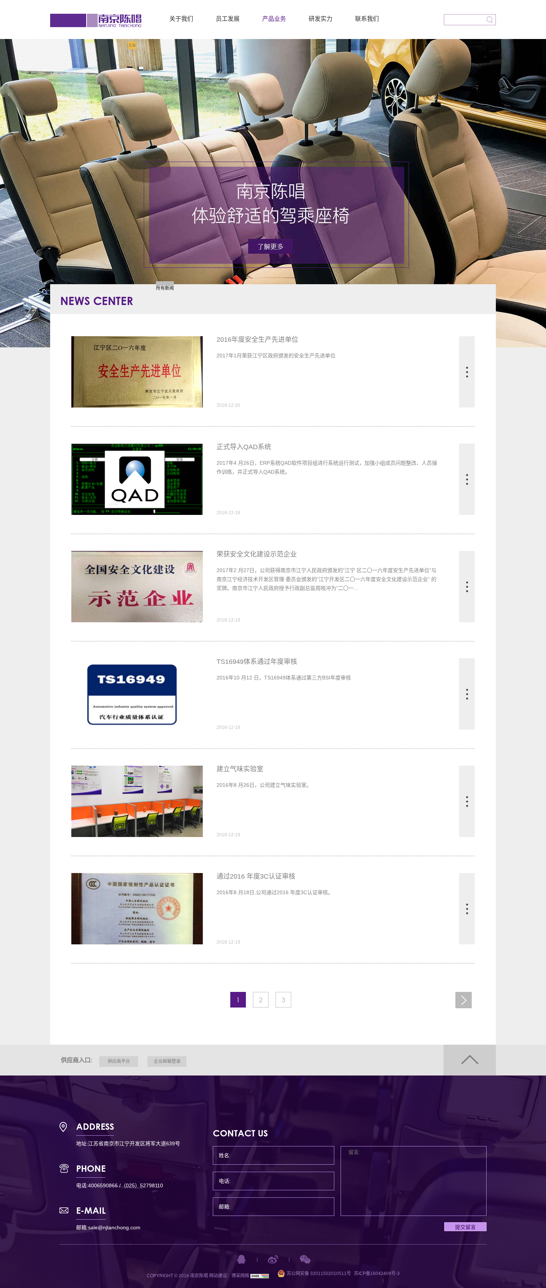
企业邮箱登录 (167, 1061)
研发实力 (320, 19)
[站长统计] (259, 1275)
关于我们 (181, 19)
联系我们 (367, 19)
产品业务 (274, 19)
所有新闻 (165, 288)
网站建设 (218, 1275)
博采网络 (240, 1275)
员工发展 (228, 19)
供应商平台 (119, 1061)
